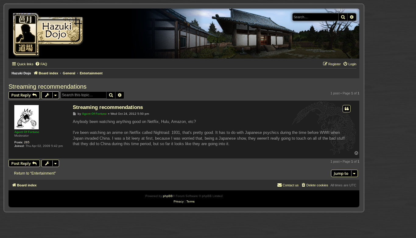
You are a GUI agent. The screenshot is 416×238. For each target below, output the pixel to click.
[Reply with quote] (347, 108)
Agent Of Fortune (26, 132)
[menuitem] (41, 64)
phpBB (168, 196)
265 (27, 142)
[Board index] (50, 33)
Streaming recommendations (47, 86)
